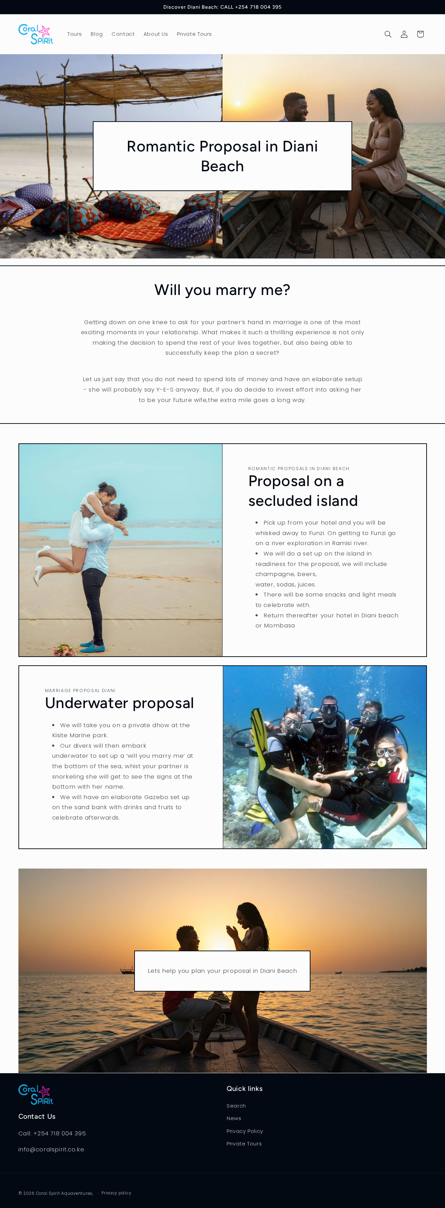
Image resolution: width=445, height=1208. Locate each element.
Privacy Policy (245, 1130)
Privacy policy (116, 1193)
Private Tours (244, 1143)
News (234, 1118)
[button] (388, 34)
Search (236, 1105)
